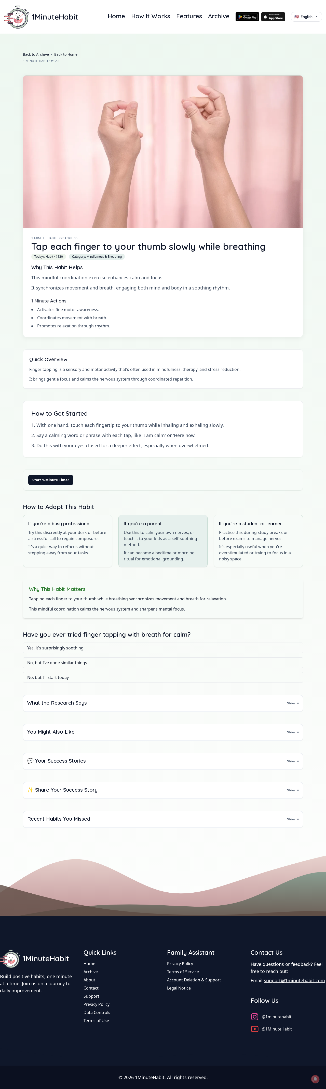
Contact (91, 988)
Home (116, 16)
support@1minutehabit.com (294, 980)
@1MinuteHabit (277, 1029)
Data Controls (97, 1012)
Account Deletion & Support (194, 980)
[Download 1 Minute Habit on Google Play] (247, 16)
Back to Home (65, 54)
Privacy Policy (97, 1004)
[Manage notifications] (315, 1079)
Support (91, 996)
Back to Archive (36, 54)
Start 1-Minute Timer (50, 479)
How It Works (150, 16)
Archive (218, 16)
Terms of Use (96, 1020)
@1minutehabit (276, 1017)
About (89, 980)
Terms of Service (183, 972)
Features (189, 16)
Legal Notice (179, 988)
